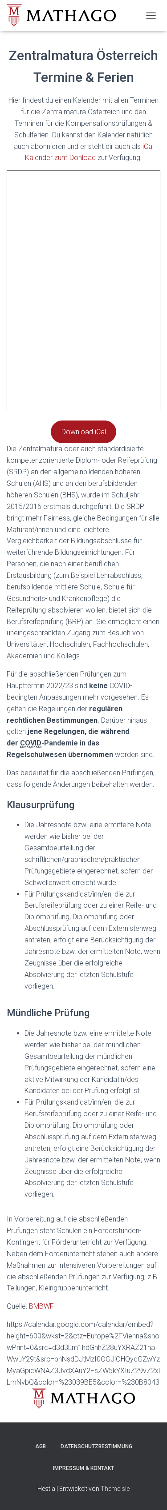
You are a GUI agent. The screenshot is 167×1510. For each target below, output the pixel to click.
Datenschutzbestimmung (96, 1446)
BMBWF (41, 1306)
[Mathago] (64, 15)
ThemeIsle (115, 1488)
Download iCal (83, 432)
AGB (40, 1446)
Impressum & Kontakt (83, 1468)
